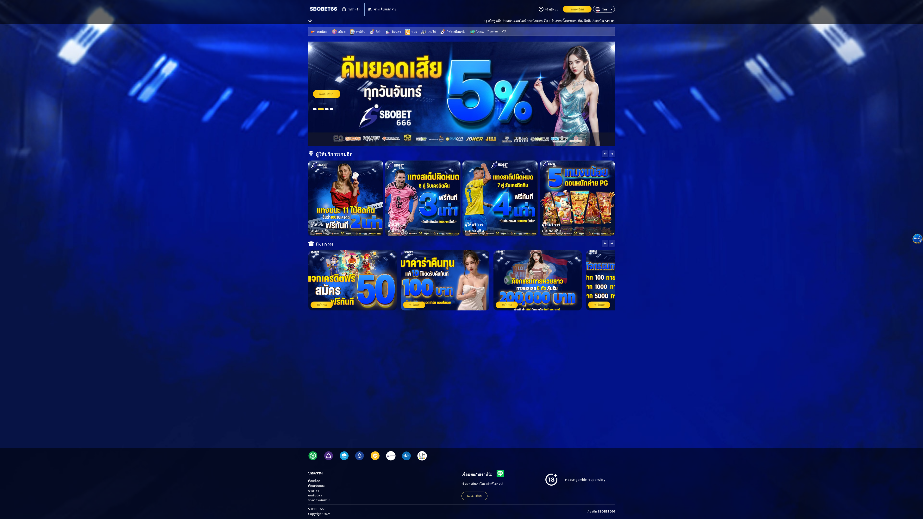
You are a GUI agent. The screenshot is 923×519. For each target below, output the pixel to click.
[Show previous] (612, 153)
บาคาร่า (313, 490)
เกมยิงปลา (315, 495)
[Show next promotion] (605, 243)
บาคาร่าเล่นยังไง (319, 500)
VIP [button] (504, 31)
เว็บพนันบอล (316, 485)
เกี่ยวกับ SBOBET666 (601, 511)
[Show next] (605, 153)
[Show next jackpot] (612, 243)
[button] (604, 9)
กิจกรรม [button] (492, 31)
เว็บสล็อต (314, 480)
